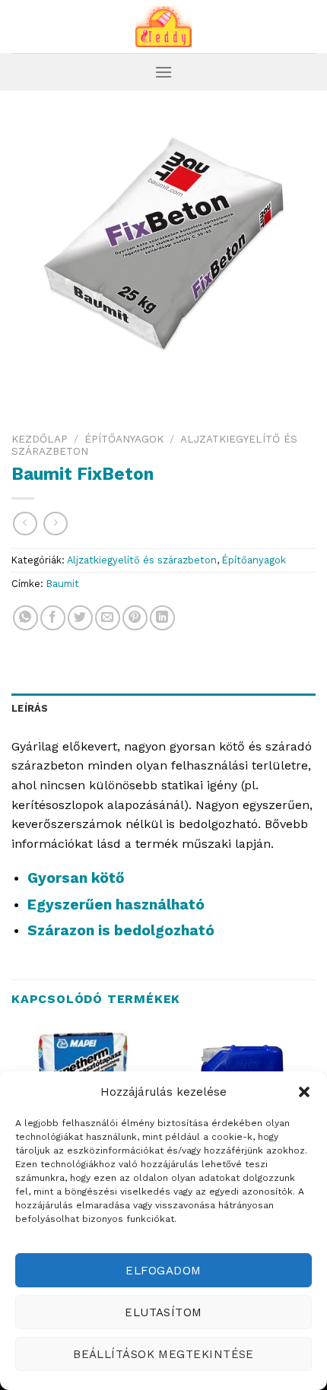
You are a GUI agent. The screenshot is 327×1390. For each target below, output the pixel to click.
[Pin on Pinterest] (135, 617)
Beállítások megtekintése (163, 1354)
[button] (304, 1092)
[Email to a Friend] (107, 617)
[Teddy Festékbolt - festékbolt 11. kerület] (163, 26)
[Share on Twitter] (80, 617)
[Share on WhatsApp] (25, 617)
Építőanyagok (124, 439)
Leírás (30, 708)
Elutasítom (163, 1312)
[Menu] (163, 71)
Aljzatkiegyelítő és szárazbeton (142, 560)
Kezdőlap (39, 439)
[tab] (163, 708)
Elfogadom (163, 1270)
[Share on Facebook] (52, 617)
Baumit (62, 583)
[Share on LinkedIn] (162, 617)
